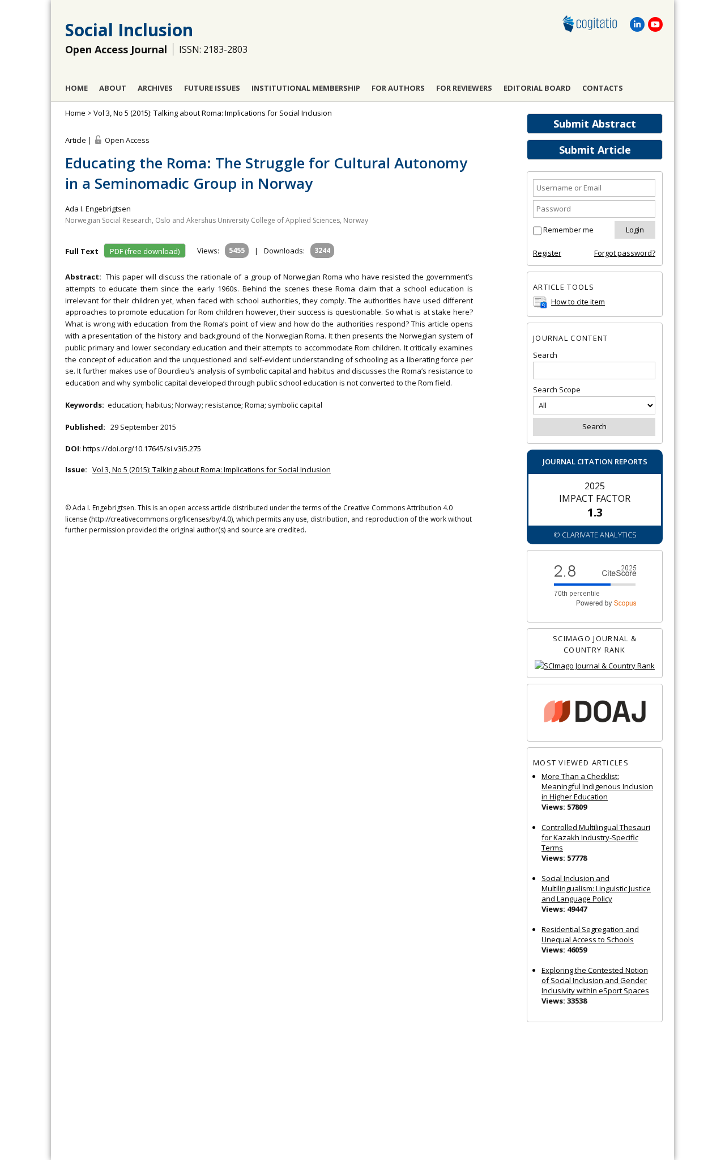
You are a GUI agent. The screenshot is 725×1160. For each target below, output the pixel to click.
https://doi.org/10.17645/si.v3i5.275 (142, 448)
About (112, 88)
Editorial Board (537, 88)
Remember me (568, 230)
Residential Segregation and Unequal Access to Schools (590, 934)
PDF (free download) (145, 251)
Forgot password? (624, 253)
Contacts (602, 88)
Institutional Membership (305, 88)
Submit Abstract (594, 123)
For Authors (398, 88)
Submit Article (595, 149)
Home (76, 88)
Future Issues (212, 88)
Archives (155, 88)
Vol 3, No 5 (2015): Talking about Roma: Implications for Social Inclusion (212, 113)
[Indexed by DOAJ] (594, 713)
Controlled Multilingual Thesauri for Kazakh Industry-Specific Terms (595, 837)
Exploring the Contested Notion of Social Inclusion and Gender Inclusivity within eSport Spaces (595, 980)
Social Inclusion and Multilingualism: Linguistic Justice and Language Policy (596, 888)
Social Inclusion (129, 29)
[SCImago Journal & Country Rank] (595, 666)
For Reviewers (464, 88)
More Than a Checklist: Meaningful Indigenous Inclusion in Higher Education (597, 786)
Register (547, 253)
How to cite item (578, 302)
